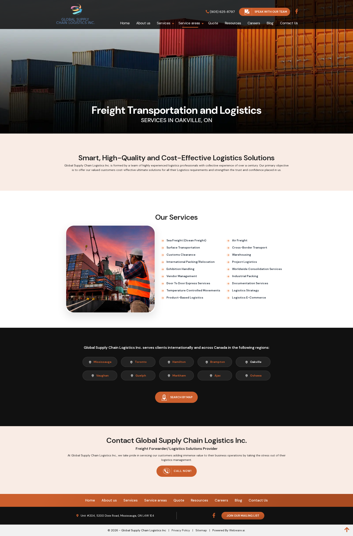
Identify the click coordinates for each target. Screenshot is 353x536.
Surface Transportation (183, 247)
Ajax (217, 375)
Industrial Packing (245, 276)
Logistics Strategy (245, 290)
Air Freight (239, 240)
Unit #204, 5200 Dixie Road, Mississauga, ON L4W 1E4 (117, 515)
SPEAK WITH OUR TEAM (270, 11)
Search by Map (181, 397)
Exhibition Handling (180, 269)
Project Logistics (244, 262)
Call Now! (183, 471)
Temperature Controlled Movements (193, 290)
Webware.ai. (237, 530)
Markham (179, 375)
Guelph (140, 375)
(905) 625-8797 (222, 12)
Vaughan (102, 375)
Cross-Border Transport (249, 247)
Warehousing (241, 254)
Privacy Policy (181, 530)
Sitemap (201, 530)
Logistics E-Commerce (249, 297)
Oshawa (255, 375)
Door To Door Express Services (188, 283)
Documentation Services (250, 283)
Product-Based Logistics (184, 297)
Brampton (217, 362)
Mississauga (102, 362)
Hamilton (179, 362)
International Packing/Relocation (190, 262)
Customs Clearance (180, 254)
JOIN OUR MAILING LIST (243, 515)
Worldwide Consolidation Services (257, 269)
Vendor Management (181, 276)
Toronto (141, 362)
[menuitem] (125, 23)
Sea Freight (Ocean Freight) (186, 240)
